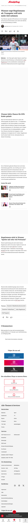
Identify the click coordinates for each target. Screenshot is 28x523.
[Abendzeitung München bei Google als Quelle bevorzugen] (18, 31)
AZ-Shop (16, 468)
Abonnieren (3, 471)
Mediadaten (16, 465)
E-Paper (3, 476)
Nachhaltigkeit (17, 424)
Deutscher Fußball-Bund (8, 309)
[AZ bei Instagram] (19, 485)
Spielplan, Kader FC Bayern (7, 454)
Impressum (3, 489)
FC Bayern (3, 421)
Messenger (3, 440)
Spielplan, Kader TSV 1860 (7, 457)
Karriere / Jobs (4, 468)
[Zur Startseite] (14, 3)
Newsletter (3, 437)
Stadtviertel (3, 415)
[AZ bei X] (23, 485)
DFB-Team (17, 300)
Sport (6, 5)
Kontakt (3, 479)
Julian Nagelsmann (20, 309)
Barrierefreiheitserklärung (7, 498)
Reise (15, 421)
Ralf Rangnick (5, 313)
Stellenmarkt (17, 434)
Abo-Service (4, 473)
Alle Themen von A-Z (5, 434)
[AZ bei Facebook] (15, 485)
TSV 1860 (3, 424)
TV (14, 415)
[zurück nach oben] (14, 512)
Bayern (2, 418)
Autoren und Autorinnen (6, 465)
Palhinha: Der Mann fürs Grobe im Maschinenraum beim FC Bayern (16, 187)
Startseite (2, 5)
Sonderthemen (17, 473)
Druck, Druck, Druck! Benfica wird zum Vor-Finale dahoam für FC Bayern (16, 195)
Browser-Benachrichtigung (7, 446)
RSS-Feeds (3, 443)
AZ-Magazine (17, 471)
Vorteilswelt (4, 451)
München (3, 412)
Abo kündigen (4, 501)
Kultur (15, 418)
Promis (2, 427)
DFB (13, 246)
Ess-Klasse (3, 449)
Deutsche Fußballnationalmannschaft (16, 306)
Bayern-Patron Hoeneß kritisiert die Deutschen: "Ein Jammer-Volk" (17, 203)
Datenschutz (4, 495)
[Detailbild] (26, 36)
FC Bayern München (11, 5)
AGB (2, 492)
